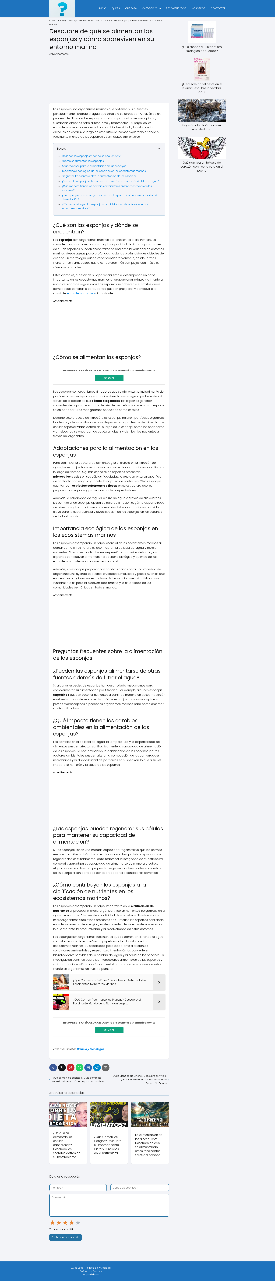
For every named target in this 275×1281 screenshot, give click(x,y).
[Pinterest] (70, 1067)
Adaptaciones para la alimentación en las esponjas (94, 166)
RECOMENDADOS (176, 8)
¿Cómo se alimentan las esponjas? (83, 161)
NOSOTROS (198, 8)
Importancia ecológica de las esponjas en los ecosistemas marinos (104, 171)
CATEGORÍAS (150, 8)
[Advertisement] (109, 78)
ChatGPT (109, 378)
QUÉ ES (116, 8)
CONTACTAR (218, 8)
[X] (62, 1067)
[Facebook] (53, 1067)
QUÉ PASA (131, 8)
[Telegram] (97, 1067)
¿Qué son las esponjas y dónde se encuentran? (91, 156)
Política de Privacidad (98, 1267)
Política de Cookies (91, 1271)
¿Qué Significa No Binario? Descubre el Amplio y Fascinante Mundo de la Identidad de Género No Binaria (139, 1079)
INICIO (102, 8)
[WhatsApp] (79, 1067)
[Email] (105, 1067)
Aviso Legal (77, 1267)
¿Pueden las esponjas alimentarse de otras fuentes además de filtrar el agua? (110, 181)
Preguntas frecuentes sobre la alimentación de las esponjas (99, 176)
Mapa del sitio (91, 1274)
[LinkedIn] (88, 1067)
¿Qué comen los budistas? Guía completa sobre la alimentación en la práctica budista (78, 1079)
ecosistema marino (81, 293)
